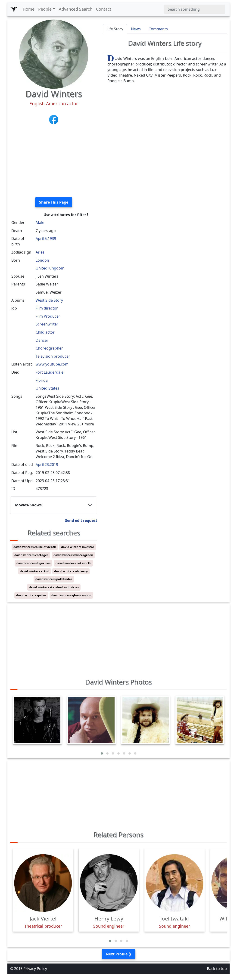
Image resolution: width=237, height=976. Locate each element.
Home (28, 9)
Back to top (217, 968)
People (45, 9)
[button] (102, 753)
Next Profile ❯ (118, 954)
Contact (103, 9)
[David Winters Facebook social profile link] (53, 119)
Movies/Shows (28, 505)
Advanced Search (75, 9)
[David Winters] (53, 53)
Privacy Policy (35, 968)
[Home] (13, 9)
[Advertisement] (53, 161)
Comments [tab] (158, 28)
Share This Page (53, 202)
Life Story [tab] (115, 28)
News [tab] (136, 28)
